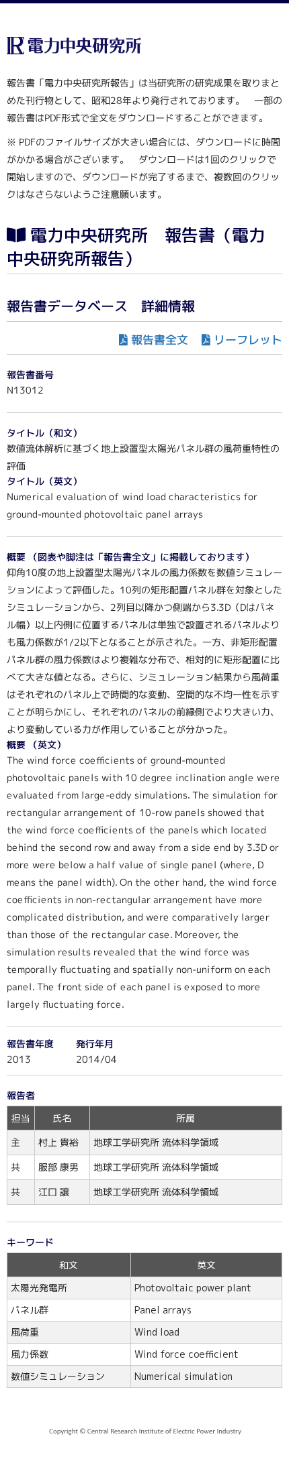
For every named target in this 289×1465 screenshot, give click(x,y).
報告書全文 (159, 339)
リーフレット (248, 339)
